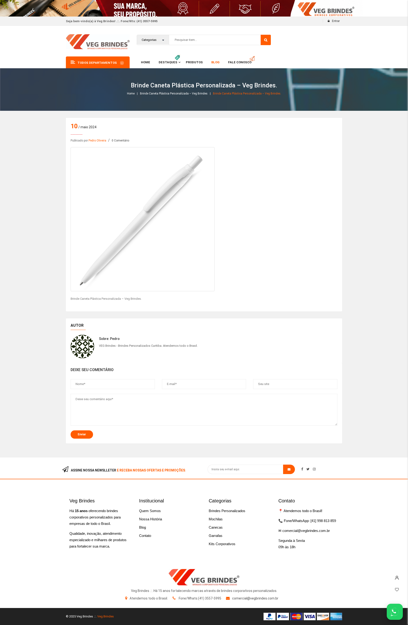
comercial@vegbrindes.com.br (255, 598)
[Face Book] (302, 469)
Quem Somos (150, 511)
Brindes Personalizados (227, 511)
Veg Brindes (105, 616)
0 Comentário (120, 140)
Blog (142, 527)
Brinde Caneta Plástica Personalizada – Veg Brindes (174, 93)
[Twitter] (308, 469)
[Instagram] (314, 469)
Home (131, 93)
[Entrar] (397, 576)
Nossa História (150, 519)
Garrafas (215, 536)
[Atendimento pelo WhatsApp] (395, 612)
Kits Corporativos (222, 544)
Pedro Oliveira (97, 140)
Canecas (216, 527)
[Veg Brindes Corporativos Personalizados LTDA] (204, 577)
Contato (145, 536)
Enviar (82, 434)
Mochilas (216, 519)
